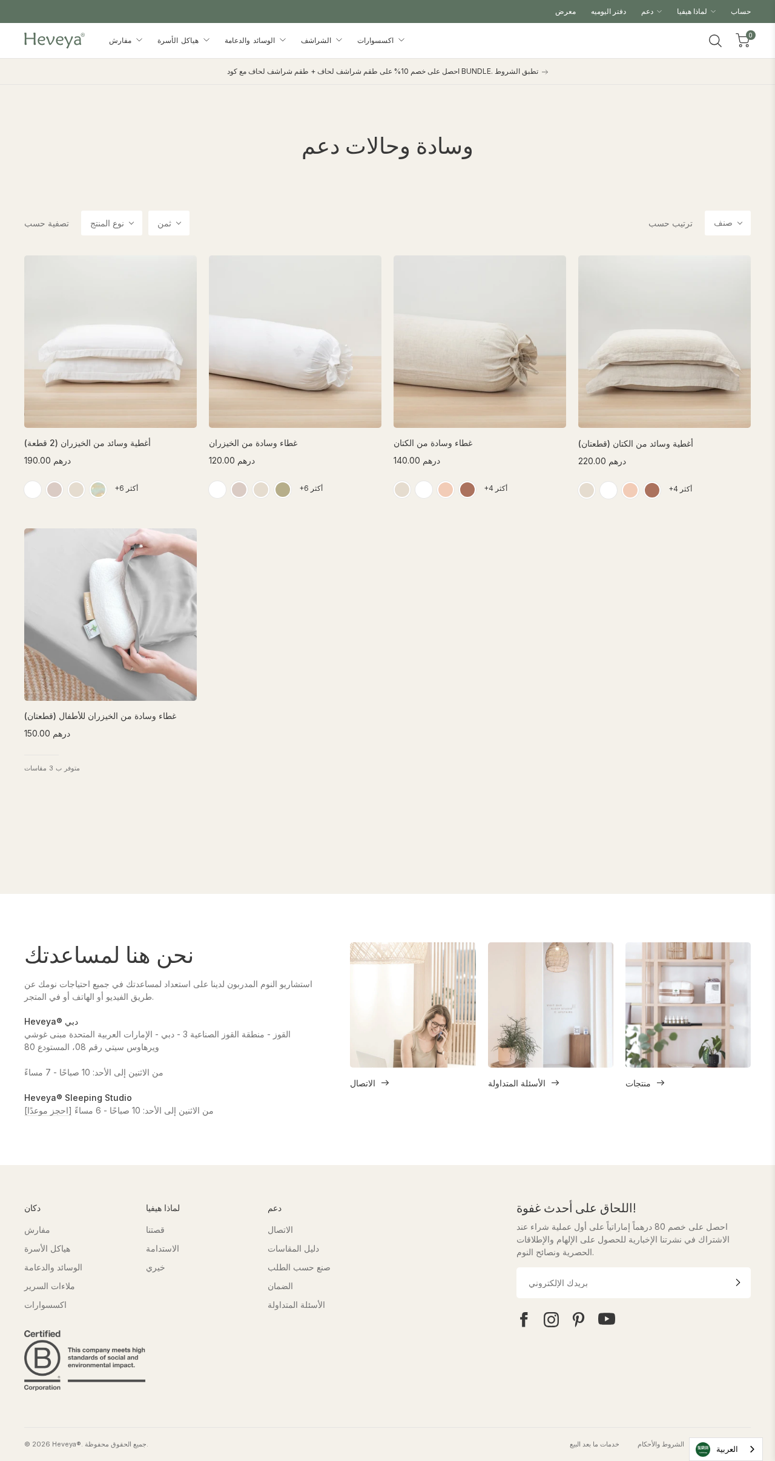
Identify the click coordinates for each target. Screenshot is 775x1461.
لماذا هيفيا (693, 11)
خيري (155, 1267)
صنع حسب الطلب (299, 1267)
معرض (565, 11)
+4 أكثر (495, 488)
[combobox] (726, 1449)
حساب (741, 11)
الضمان (280, 1286)
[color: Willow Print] (98, 489)
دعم (648, 11)
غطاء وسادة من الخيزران (253, 443)
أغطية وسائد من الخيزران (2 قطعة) (87, 443)
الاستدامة (162, 1248)
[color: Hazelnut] (467, 489)
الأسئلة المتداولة (517, 1083)
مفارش (121, 40)
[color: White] (32, 489)
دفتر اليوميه (608, 11)
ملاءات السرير (49, 1286)
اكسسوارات (377, 40)
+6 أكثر (126, 488)
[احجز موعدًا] (48, 1110)
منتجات (638, 1083)
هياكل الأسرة (179, 40)
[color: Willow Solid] (282, 489)
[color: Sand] (76, 489)
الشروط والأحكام (661, 1444)
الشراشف (317, 40)
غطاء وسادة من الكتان (433, 443)
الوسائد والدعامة (251, 40)
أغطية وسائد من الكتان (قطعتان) (635, 443)
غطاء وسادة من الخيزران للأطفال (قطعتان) (100, 716)
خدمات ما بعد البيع (594, 1444)
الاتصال (362, 1083)
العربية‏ (727, 1449)
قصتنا (155, 1229)
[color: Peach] (445, 489)
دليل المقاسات (293, 1248)
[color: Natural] (402, 489)
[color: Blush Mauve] (54, 489)
